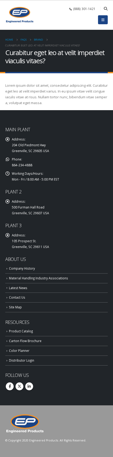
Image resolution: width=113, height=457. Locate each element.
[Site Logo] (19, 15)
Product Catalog (21, 331)
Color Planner (19, 350)
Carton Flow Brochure (25, 341)
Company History (22, 268)
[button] (105, 9)
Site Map (15, 307)
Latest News (18, 288)
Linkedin (29, 386)
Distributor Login (21, 360)
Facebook (10, 386)
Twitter (19, 386)
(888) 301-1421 (84, 9)
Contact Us (17, 297)
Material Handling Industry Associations (38, 278)
